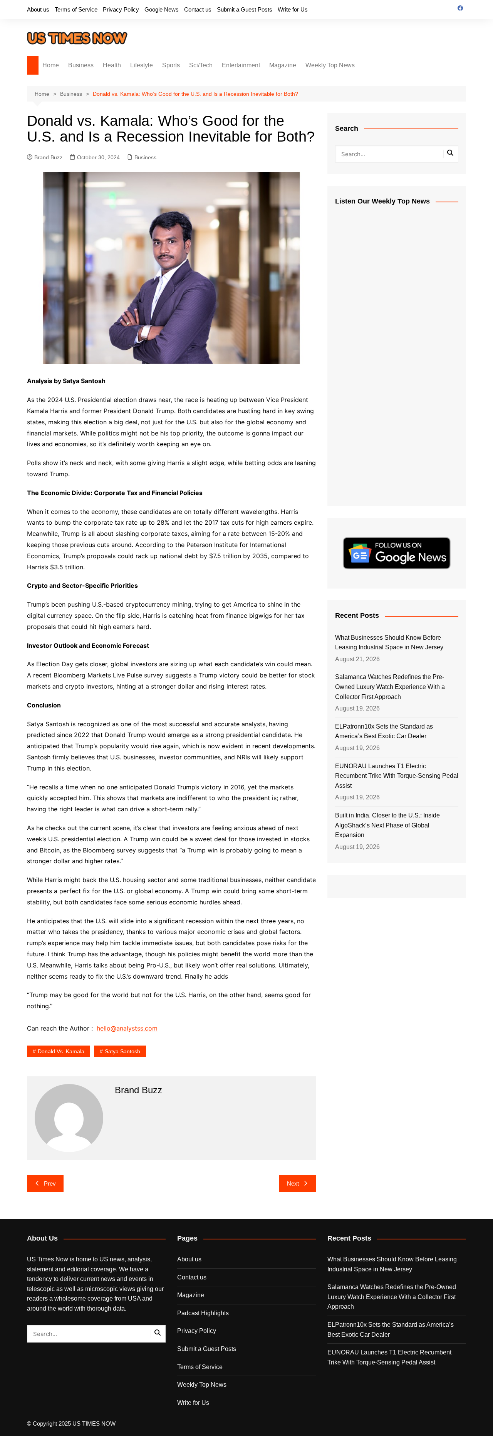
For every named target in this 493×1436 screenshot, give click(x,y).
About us (38, 9)
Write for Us (293, 9)
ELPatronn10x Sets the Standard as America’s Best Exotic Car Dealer (384, 731)
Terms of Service (76, 9)
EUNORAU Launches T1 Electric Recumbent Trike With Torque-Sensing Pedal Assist (396, 776)
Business (81, 65)
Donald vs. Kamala (61, 1051)
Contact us (197, 9)
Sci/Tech (201, 65)
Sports (171, 65)
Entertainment (241, 65)
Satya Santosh (122, 1051)
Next (293, 1183)
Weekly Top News (330, 65)
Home (50, 65)
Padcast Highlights (203, 1313)
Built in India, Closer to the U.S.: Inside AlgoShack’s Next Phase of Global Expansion (387, 825)
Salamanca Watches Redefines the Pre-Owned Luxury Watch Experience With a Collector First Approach (390, 687)
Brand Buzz (48, 157)
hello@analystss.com (127, 1028)
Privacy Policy (121, 9)
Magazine (282, 65)
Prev (50, 1183)
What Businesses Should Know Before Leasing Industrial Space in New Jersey (389, 642)
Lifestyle (141, 65)
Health (112, 65)
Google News (161, 9)
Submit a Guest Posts (244, 9)
